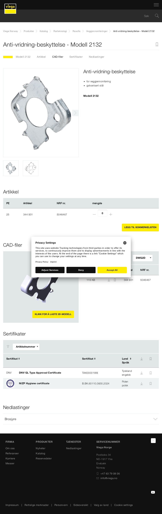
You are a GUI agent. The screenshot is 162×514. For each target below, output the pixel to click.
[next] (75, 113)
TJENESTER (73, 441)
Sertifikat (12, 358)
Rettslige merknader (37, 505)
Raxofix (77, 31)
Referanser (12, 453)
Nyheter (40, 448)
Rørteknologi (60, 31)
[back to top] (153, 440)
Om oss (10, 448)
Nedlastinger (96, 56)
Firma (10, 441)
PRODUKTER (44, 441)
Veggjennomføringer (97, 31)
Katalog (44, 31)
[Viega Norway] (10, 5)
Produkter (29, 31)
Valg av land (101, 505)
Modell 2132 (23, 56)
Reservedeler (44, 458)
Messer (10, 463)
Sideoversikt (80, 505)
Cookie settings (123, 505)
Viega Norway (10, 31)
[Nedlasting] (109, 279)
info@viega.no (108, 478)
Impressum (12, 505)
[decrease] (94, 214)
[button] (81, 419)
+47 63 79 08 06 (110, 473)
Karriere (10, 458)
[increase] (111, 214)
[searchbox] (78, 16)
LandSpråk (125, 360)
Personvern (61, 505)
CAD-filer (57, 56)
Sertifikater (76, 56)
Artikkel (41, 56)
